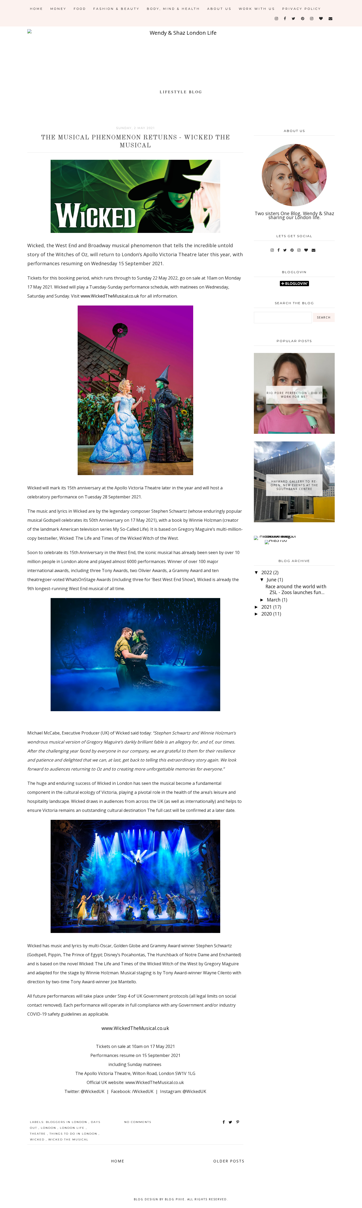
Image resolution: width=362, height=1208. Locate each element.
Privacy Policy (301, 9)
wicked (38, 1139)
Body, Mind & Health (173, 9)
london (49, 1128)
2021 (267, 607)
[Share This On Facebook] (224, 1122)
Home (36, 9)
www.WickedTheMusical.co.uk (110, 296)
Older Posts (229, 1160)
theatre (38, 1133)
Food (80, 9)
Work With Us (257, 9)
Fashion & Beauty (116, 9)
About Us (219, 9)
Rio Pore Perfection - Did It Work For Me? (294, 395)
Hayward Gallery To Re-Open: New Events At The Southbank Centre (294, 485)
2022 (267, 572)
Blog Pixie (175, 1199)
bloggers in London (67, 1122)
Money (58, 9)
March (274, 599)
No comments (137, 1122)
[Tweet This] (231, 1122)
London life (73, 1128)
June (272, 579)
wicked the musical (68, 1139)
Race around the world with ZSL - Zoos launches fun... (296, 589)
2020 (267, 613)
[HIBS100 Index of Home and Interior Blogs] (276, 536)
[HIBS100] (276, 540)
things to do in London (74, 1133)
